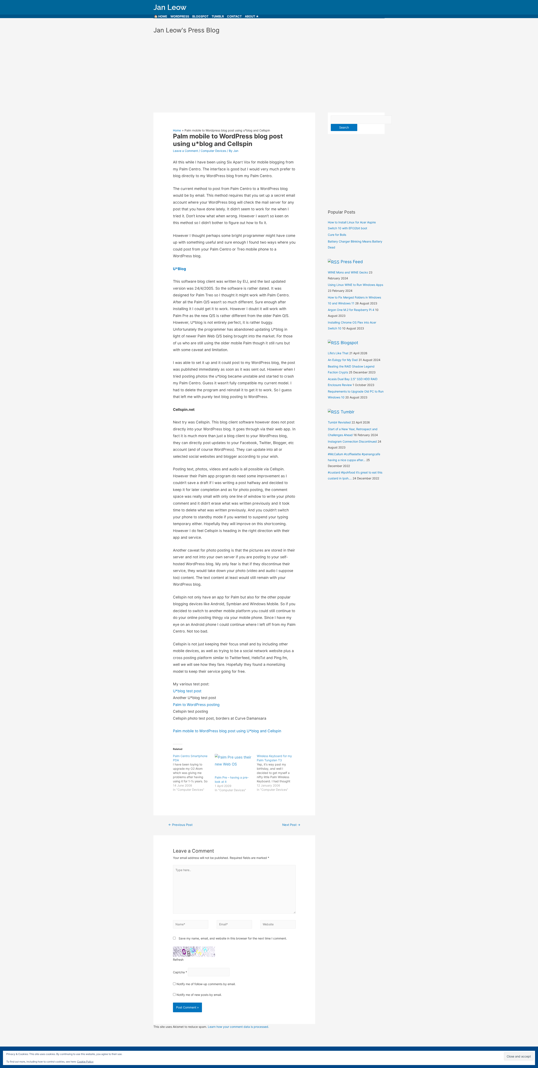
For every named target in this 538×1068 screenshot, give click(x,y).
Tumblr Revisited (339, 422)
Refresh (178, 959)
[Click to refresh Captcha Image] (194, 951)
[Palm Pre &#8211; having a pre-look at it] (233, 764)
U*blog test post (187, 691)
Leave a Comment (185, 151)
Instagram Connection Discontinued (352, 441)
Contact (234, 16)
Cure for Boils (337, 234)
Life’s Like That (338, 353)
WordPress (180, 16)
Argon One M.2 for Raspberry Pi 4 (351, 310)
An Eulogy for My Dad (343, 360)
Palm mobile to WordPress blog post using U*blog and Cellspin (227, 731)
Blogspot (200, 16)
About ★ (252, 16)
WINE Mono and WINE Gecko (348, 272)
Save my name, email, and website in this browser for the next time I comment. (233, 938)
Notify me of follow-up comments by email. (206, 984)
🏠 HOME (160, 16)
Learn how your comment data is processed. (238, 1026)
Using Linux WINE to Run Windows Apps (355, 285)
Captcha (179, 972)
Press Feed (352, 261)
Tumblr (217, 16)
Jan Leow (169, 7)
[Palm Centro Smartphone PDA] (194, 773)
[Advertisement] (269, 71)
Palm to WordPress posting (196, 704)
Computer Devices (213, 151)
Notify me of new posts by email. (199, 994)
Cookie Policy (85, 1061)
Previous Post (180, 825)
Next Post (291, 825)
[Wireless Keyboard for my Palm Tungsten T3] (278, 773)
